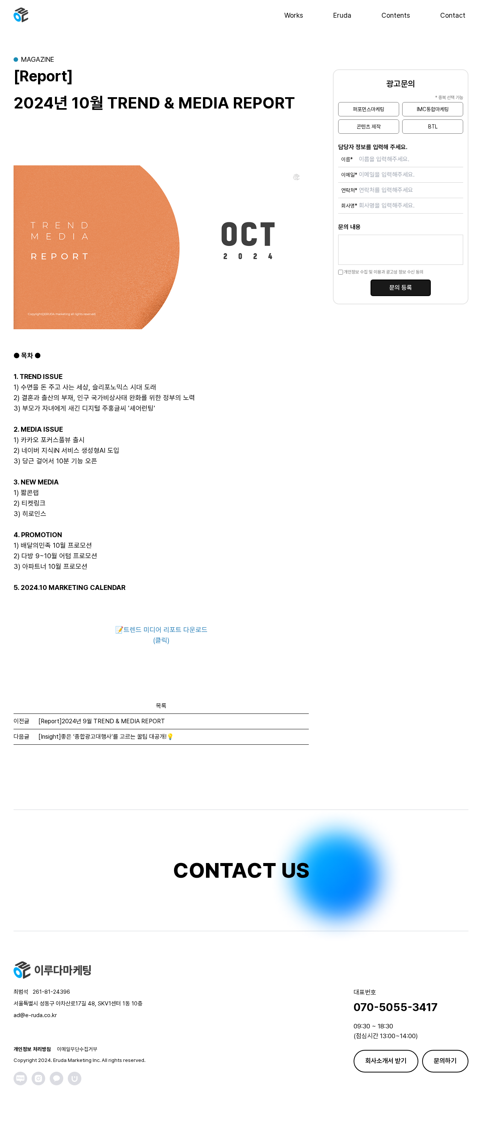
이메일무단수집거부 (77, 1049)
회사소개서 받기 (385, 1061)
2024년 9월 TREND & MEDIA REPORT (101, 721)
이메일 (349, 175)
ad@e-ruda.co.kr (35, 1015)
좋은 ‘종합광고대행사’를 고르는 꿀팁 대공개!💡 (106, 736)
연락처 (349, 190)
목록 (161, 705)
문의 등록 (400, 287)
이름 (347, 159)
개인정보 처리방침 (32, 1049)
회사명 (349, 206)
